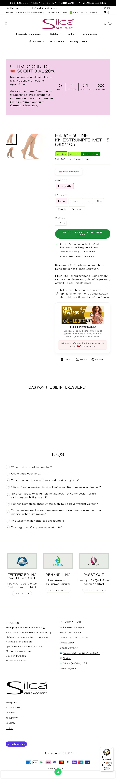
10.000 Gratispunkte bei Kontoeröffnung (28, 632)
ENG (31, 587)
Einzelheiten (93, 590)
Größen (62, 180)
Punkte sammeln (57, 12)
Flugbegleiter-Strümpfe (44, 8)
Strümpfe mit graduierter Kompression (27, 637)
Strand (75, 201)
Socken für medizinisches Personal (25, 12)
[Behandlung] (58, 561)
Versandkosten (81, 159)
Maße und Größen (16, 655)
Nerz (87, 201)
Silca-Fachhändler (16, 660)
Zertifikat (22, 593)
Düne (61, 201)
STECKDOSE (13, 623)
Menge (60, 217)
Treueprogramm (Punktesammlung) (26, 627)
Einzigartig (64, 186)
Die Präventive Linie (17, 8)
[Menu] (111, 749)
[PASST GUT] (94, 561)
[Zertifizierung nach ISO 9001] (22, 561)
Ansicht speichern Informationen (77, 256)
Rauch (62, 209)
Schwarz (77, 209)
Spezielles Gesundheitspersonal (24, 646)
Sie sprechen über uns (18, 651)
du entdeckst (58, 590)
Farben (61, 195)
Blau (99, 201)
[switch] (106, 768)
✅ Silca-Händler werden (83, 12)
